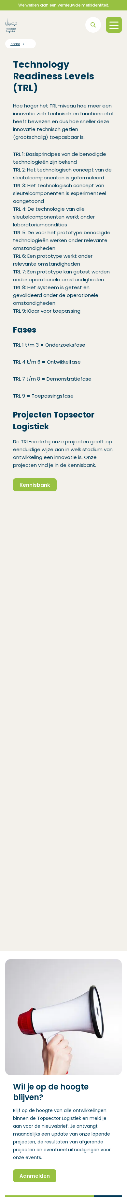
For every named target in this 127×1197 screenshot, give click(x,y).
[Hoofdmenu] (114, 25)
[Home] (11, 25)
